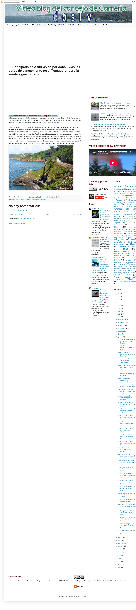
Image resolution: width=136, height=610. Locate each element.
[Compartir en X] (55, 197)
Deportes (128, 214)
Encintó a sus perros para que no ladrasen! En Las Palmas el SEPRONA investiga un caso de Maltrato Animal (100, 295)
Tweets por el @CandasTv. (17, 223)
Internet (130, 233)
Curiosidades (117, 214)
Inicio (47, 214)
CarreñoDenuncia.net (99, 238)
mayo (120, 537)
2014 (118, 317)
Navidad (133, 246)
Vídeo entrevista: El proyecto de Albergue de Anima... (126, 373)
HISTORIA (70, 25)
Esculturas (129, 218)
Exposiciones (118, 220)
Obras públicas (35, 199)
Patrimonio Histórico (122, 255)
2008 (118, 567)
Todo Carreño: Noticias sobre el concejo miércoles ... (125, 430)
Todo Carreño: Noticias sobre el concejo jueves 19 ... (126, 423)
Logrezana (129, 235)
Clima (116, 204)
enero (120, 549)
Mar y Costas (20, 199)
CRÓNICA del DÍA (28, 25)
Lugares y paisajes (122, 238)
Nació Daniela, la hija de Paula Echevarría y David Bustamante (112, 134)
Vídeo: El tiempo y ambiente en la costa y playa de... (126, 354)
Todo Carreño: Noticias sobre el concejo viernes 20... (127, 417)
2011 (118, 558)
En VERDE (95, 288)
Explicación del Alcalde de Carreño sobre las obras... (126, 341)
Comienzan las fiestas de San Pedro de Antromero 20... (126, 360)
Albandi (116, 193)
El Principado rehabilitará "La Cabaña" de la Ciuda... (126, 512)
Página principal (13, 25)
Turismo (117, 279)
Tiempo (117, 275)
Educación (117, 216)
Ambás (131, 193)
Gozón (131, 225)
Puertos (122, 264)
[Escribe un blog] (53, 197)
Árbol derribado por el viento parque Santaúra (115, 103)
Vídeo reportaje (123, 281)
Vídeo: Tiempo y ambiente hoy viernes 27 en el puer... (127, 367)
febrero (121, 546)
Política (128, 260)
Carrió (120, 198)
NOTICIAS (41, 25)
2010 (118, 561)
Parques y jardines (122, 253)
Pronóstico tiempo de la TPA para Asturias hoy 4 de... (127, 525)
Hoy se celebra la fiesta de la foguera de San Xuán (127, 385)
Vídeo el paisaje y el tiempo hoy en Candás (114, 114)
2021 (118, 296)
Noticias (27, 199)
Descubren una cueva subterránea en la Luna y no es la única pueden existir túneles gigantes (100, 216)
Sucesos (117, 273)
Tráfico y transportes (122, 277)
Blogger (84, 596)
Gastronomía (118, 225)
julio (119, 334)
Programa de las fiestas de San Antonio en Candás (126, 469)
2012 (118, 555)
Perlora (117, 258)
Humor (131, 227)
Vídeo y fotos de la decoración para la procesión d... (125, 397)
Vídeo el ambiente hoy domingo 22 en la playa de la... (126, 391)
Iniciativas (117, 233)
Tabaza (125, 273)
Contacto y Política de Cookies (98, 25)
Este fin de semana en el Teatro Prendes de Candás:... (126, 410)
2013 (118, 553)
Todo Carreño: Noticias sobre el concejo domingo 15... (125, 449)
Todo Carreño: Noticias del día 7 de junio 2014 (127, 500)
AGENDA (80, 25)
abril (120, 540)
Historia (117, 227)
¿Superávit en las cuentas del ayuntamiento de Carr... (126, 519)
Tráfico (129, 275)
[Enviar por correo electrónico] (51, 197)
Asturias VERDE (97, 257)
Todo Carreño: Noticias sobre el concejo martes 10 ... (127, 482)
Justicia (116, 235)
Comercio (129, 206)
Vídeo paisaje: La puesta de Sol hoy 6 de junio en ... (127, 506)
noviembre (122, 322)
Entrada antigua (77, 214)
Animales (117, 196)
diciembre (121, 319)
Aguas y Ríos (129, 191)
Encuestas (130, 216)
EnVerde (55, 116)
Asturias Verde (23, 197)
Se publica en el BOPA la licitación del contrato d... (126, 462)
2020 (118, 299)
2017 (118, 308)
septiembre (122, 328)
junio (120, 337)
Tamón (132, 273)
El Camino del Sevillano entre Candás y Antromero (108, 124)
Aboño (116, 186)
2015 (118, 314)
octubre (121, 325)
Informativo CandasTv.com (123, 231)
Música (133, 244)
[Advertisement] (72, 45)
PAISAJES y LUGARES (56, 25)
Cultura (126, 212)
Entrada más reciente (16, 214)
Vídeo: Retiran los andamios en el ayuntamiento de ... (125, 380)
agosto (120, 331)
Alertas (124, 193)
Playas (117, 260)
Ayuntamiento (130, 196)
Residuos (126, 268)
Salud (134, 268)
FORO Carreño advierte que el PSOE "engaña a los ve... (126, 347)
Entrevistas (117, 218)
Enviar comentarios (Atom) (27, 218)
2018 (118, 305)
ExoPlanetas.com (97, 209)
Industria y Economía (122, 229)
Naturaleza (122, 246)
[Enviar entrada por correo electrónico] (46, 197)
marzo (120, 543)
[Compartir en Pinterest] (59, 197)
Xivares (133, 281)
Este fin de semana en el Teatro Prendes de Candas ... (126, 495)
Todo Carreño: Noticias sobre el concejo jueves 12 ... (126, 475)
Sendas (43, 199)
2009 (118, 564)
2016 (118, 311)
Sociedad (128, 271)
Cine (126, 198)
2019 (118, 302)
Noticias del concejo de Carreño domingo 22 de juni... (127, 404)
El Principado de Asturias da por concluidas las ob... (126, 532)
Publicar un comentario (19, 210)
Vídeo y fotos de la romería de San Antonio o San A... (126, 456)
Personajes (129, 258)
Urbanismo (131, 279)
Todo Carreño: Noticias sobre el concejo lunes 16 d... (126, 443)
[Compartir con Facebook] (57, 197)
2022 (118, 294)
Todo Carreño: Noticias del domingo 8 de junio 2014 (127, 488)
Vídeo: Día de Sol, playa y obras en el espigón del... (126, 436)
